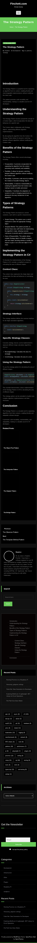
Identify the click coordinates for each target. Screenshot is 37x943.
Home (11, 27)
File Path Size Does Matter (14, 701)
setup (8, 760)
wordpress (7, 891)
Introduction (13, 621)
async (17, 714)
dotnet (18, 718)
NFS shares (9, 742)
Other (5, 877)
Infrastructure (8, 873)
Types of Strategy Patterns (18, 630)
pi (6, 751)
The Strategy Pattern (21, 27)
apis (7, 714)
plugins (27, 751)
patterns (29, 50)
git (18, 723)
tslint (16, 765)
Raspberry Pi (7, 887)
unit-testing (22, 769)
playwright (16, 751)
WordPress (16, 937)
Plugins (6, 882)
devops (8, 718)
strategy (5, 52)
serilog (20, 755)
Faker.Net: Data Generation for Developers (19, 689)
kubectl (17, 728)
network (23, 737)
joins (7, 728)
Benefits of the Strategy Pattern (20, 628)
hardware (27, 723)
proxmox (9, 755)
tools (7, 765)
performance (21, 746)
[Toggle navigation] (18, 13)
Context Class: (19, 640)
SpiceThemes (19, 939)
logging (22, 732)
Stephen (7, 50)
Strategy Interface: (21, 643)
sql (17, 760)
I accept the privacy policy (20, 849)
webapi (8, 774)
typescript (9, 769)
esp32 (8, 723)
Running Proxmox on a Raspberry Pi (17, 680)
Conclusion (13, 658)
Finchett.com (18, 3)
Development (16, 50)
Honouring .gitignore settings (14, 684)
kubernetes (10, 732)
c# (25, 50)
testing (27, 760)
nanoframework (10, 737)
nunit (20, 742)
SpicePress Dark (31, 937)
